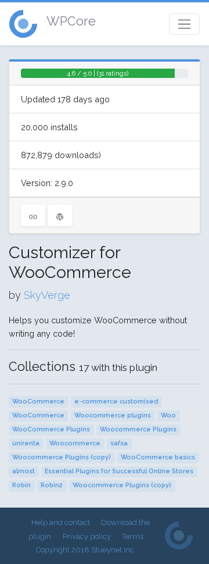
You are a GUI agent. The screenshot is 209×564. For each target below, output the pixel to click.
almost (23, 471)
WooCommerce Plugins (51, 429)
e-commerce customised (116, 401)
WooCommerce (38, 401)
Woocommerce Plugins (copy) (61, 457)
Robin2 (52, 485)
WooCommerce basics (158, 457)
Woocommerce (74, 443)
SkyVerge (47, 295)
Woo (168, 415)
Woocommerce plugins (112, 415)
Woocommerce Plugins (138, 429)
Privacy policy (87, 536)
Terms (132, 536)
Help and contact (60, 522)
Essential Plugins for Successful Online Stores (119, 471)
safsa (119, 443)
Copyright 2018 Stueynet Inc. (86, 549)
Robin (21, 485)
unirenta (25, 443)
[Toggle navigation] (184, 24)
